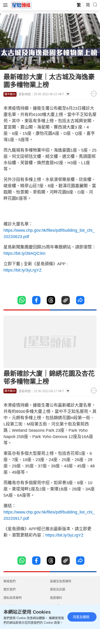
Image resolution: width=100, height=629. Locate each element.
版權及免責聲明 (60, 581)
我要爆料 (56, 597)
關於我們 (9, 589)
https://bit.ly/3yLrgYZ (22, 270)
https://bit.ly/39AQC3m (24, 253)
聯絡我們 (9, 581)
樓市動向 (10, 94)
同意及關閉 (81, 617)
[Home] (21, 5)
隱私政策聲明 (12, 597)
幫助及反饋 (57, 589)
